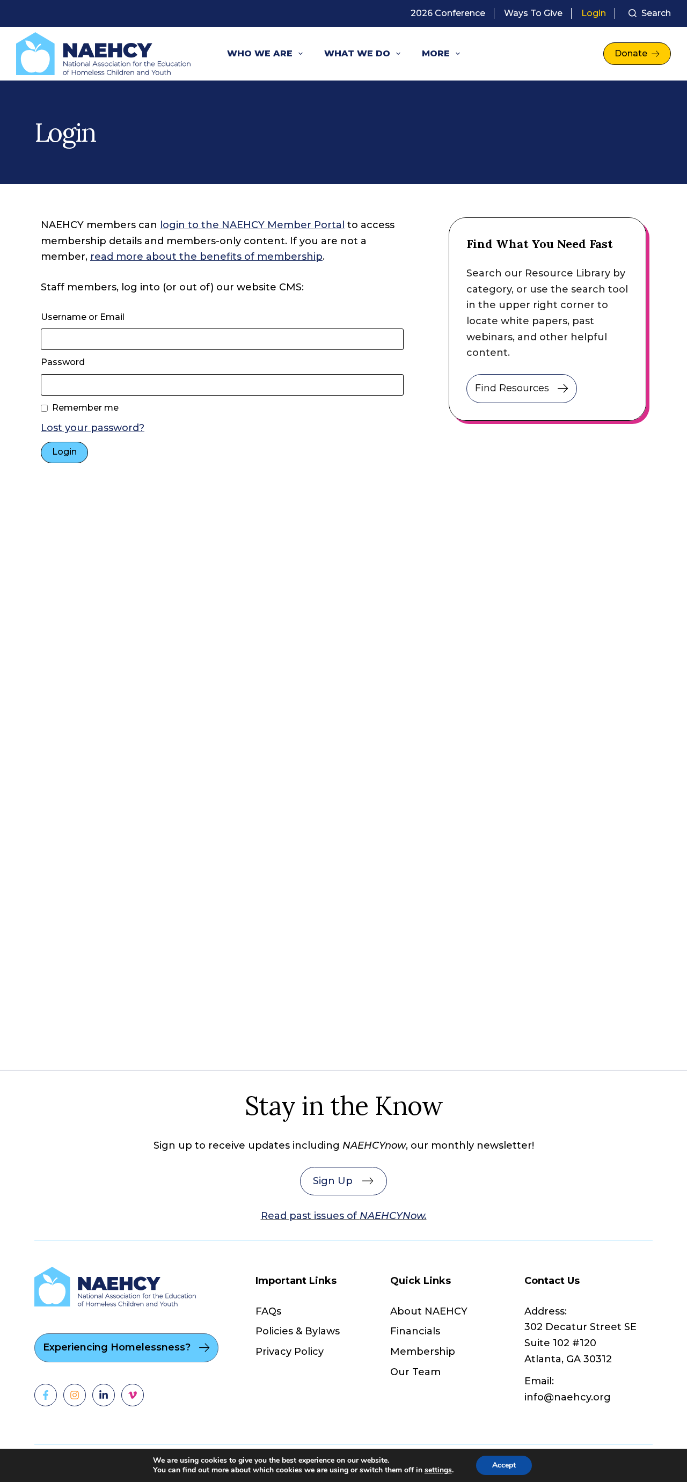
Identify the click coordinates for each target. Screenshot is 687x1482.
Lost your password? (92, 428)
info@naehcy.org (567, 1397)
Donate (631, 53)
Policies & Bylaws (297, 1331)
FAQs (268, 1311)
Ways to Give (533, 13)
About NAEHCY (428, 1311)
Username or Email (83, 317)
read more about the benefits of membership (206, 256)
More (436, 53)
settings (438, 1470)
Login (593, 13)
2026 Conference (448, 13)
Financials (415, 1331)
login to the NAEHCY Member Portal (252, 225)
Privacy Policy (289, 1351)
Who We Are (260, 53)
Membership (422, 1351)
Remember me (85, 408)
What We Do (357, 53)
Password (63, 362)
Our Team (415, 1372)
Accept (504, 1465)
